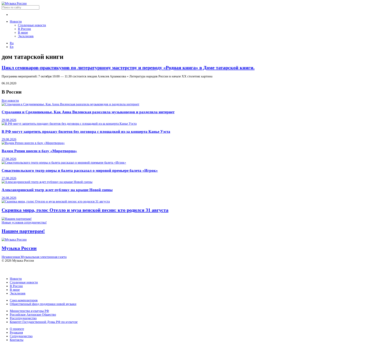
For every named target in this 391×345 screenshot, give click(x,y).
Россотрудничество (23, 318)
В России (24, 29)
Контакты (16, 340)
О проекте (17, 329)
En (11, 46)
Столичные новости (32, 25)
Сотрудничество (21, 336)
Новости (16, 21)
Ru (12, 43)
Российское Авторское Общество (33, 314)
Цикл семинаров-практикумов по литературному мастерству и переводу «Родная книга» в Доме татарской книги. (128, 67)
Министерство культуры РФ (29, 311)
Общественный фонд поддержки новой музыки (43, 304)
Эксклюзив (26, 36)
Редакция (16, 332)
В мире (23, 32)
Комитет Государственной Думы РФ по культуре (44, 322)
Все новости (10, 100)
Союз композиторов (24, 300)
